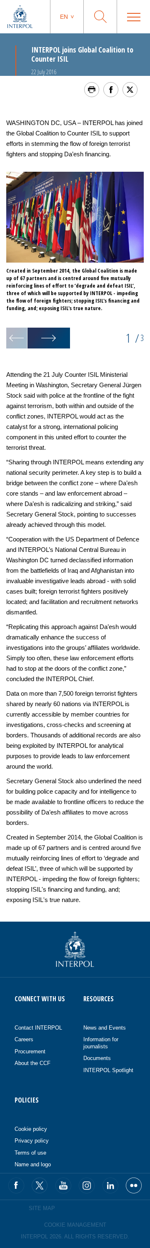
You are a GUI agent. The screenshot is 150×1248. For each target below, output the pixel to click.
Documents (97, 1058)
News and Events (104, 1028)
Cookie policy (31, 1129)
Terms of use (30, 1153)
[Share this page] (110, 89)
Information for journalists (100, 1043)
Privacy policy (32, 1141)
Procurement (30, 1051)
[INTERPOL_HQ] (134, 1185)
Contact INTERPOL (38, 1028)
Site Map (42, 1208)
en (64, 16)
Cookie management (75, 1225)
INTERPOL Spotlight (108, 1070)
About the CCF (32, 1063)
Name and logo (33, 1164)
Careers (24, 1039)
